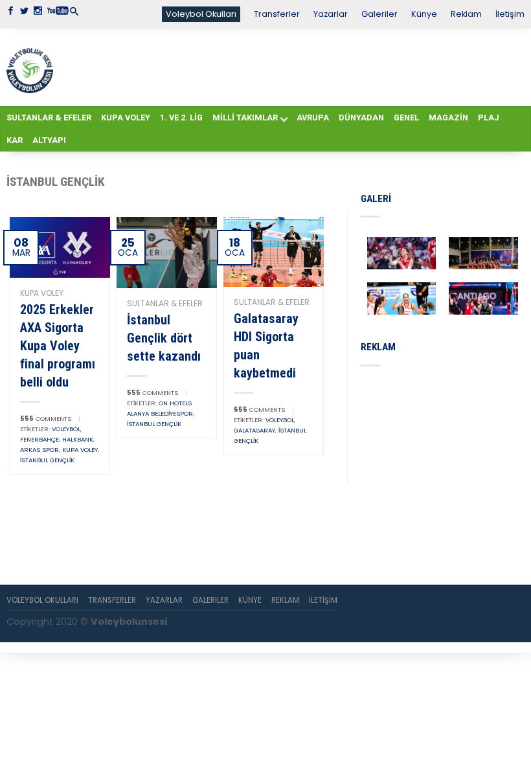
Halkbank (77, 439)
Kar (14, 140)
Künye (424, 13)
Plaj (488, 117)
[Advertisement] (289, 67)
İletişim (510, 13)
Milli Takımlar (245, 117)
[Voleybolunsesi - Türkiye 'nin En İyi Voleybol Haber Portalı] (29, 67)
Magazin (448, 117)
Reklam (466, 13)
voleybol (66, 429)
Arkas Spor (39, 449)
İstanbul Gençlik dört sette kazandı (164, 338)
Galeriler (379, 13)
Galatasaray (254, 430)
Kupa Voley (125, 117)
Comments (45, 418)
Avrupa (313, 117)
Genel (406, 117)
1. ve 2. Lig (181, 117)
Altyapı (49, 140)
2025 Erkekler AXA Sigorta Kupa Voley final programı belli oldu (57, 346)
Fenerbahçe (39, 439)
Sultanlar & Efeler (48, 117)
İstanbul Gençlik (47, 460)
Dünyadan (361, 117)
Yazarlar (330, 13)
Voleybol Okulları (201, 13)
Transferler (277, 13)
